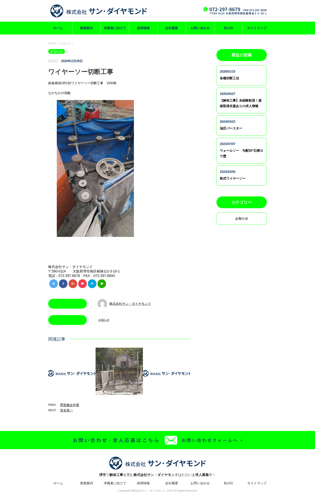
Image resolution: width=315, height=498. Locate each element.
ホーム (58, 28)
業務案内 (86, 28)
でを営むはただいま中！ (157, 475)
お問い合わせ (200, 28)
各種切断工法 (229, 78)
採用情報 (143, 28)
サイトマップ (257, 28)
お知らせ (104, 320)
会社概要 (171, 28)
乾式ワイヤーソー (233, 178)
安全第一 (66, 410)
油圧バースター (231, 128)
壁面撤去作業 (69, 405)
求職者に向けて (115, 28)
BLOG (228, 28)
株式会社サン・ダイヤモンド (130, 303)
